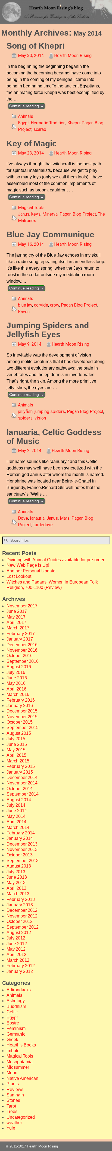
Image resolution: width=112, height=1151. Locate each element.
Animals (25, 116)
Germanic (16, 1034)
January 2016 (20, 705)
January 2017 (20, 639)
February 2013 (21, 899)
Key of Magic (32, 143)
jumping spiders (50, 411)
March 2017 (18, 628)
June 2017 (17, 611)
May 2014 (16, 816)
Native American (22, 1078)
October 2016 (20, 655)
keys (36, 214)
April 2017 (16, 622)
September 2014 (23, 794)
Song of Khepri (35, 45)
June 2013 (17, 877)
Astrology (16, 1000)
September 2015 (23, 727)
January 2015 (20, 772)
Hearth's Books (21, 1045)
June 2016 (17, 678)
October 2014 (20, 788)
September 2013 (23, 860)
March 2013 (18, 893)
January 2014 (20, 838)
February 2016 (21, 700)
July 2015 (16, 738)
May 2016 (16, 683)
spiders (25, 418)
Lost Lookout (19, 576)
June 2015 (17, 744)
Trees (12, 1111)
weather (14, 1122)
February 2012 (21, 965)
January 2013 (20, 905)
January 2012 (20, 971)
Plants (13, 1083)
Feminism (16, 1028)
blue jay (25, 305)
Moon (12, 1072)
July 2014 (16, 805)
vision (40, 418)
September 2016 (23, 661)
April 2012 (16, 954)
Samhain (15, 1095)
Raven (24, 311)
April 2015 (16, 755)
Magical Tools (31, 207)
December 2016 (22, 644)
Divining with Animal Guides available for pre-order (55, 559)
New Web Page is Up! (28, 565)
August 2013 (19, 866)
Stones (13, 1100)
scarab (39, 129)
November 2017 (22, 606)
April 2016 (16, 689)
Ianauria (37, 518)
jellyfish (25, 411)
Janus (23, 214)
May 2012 (16, 949)
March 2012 (18, 960)
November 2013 (22, 849)
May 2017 (16, 617)
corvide (41, 305)
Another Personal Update (31, 571)
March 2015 (18, 761)
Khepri (73, 122)
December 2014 (22, 777)
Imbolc (13, 1050)
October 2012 (20, 921)
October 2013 (20, 855)
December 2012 (22, 910)
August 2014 (19, 799)
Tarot (11, 1106)
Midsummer (18, 1067)
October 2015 (20, 722)
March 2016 (18, 694)
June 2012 (17, 943)
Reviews (15, 1089)
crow (54, 305)
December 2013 (22, 844)
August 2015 (19, 733)
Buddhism (16, 1006)
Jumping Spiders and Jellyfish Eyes (48, 330)
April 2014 (16, 821)
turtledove (43, 524)
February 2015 (21, 766)
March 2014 (18, 827)
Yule (11, 1128)
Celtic (12, 1012)
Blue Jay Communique (50, 234)
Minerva (50, 214)
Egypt (23, 122)
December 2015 (22, 711)
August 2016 (19, 666)
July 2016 (16, 672)
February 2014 (21, 833)
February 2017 (21, 633)
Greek (12, 1039)
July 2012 (16, 938)
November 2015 (22, 716)
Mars (65, 518)
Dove (23, 518)
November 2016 (22, 650)
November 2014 (22, 783)
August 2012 (19, 932)
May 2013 (16, 882)
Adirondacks (19, 990)
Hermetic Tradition (48, 122)
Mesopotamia (20, 1061)
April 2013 (16, 888)
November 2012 (22, 916)
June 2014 (17, 810)
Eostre (13, 1023)
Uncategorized (21, 1117)
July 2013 (16, 871)
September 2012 (23, 927)
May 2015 (16, 750)
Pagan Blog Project (78, 214)
